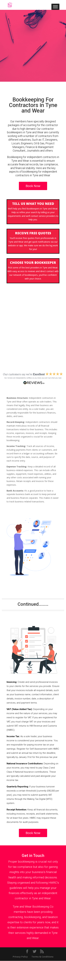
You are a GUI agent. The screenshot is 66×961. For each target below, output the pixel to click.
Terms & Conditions (42, 956)
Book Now (33, 186)
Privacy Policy (20, 956)
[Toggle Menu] (55, 6)
